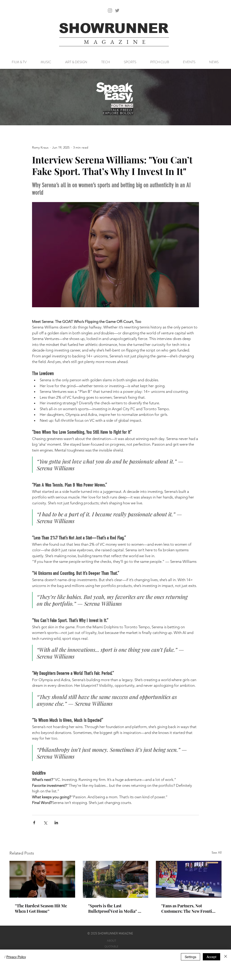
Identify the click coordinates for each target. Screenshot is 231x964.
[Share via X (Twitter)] (45, 822)
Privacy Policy (16, 957)
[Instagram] (110, 10)
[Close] (225, 956)
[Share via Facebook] (34, 822)
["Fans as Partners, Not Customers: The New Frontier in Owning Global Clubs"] (189, 879)
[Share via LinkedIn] (56, 822)
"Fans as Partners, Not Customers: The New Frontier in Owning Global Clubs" (188, 908)
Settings (190, 957)
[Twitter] (117, 10)
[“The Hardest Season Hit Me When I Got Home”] (42, 879)
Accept (211, 957)
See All (217, 852)
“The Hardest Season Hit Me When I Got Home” (41, 908)
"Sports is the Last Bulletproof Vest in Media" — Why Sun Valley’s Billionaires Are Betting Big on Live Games (115, 908)
